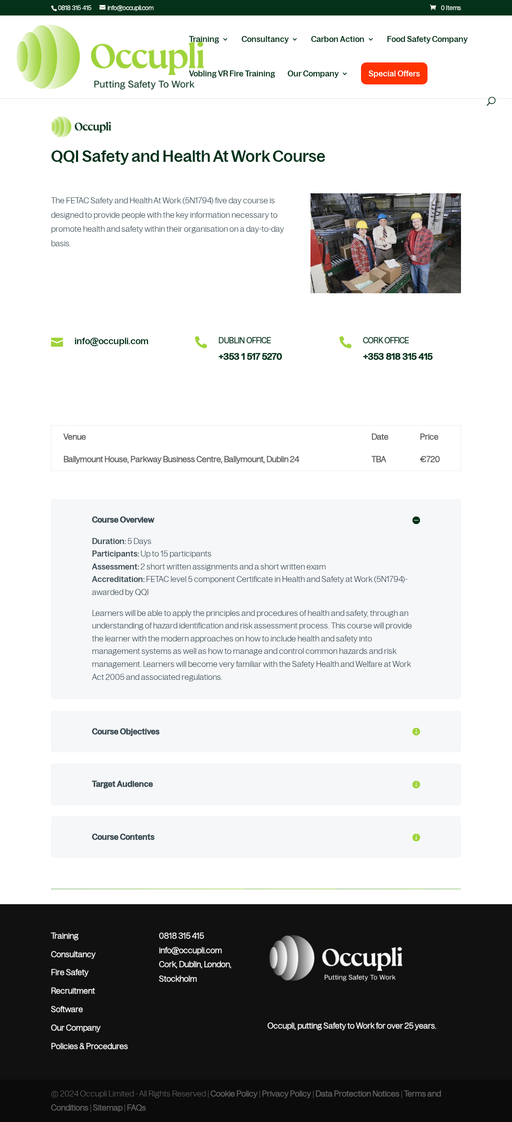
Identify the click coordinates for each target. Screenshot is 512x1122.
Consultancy (265, 39)
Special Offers (394, 73)
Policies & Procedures (89, 1046)
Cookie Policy (234, 1093)
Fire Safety (69, 972)
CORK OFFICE (386, 340)
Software (67, 1009)
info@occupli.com (111, 341)
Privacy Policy (286, 1093)
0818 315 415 (75, 7)
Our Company (313, 74)
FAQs (136, 1107)
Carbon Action (337, 39)
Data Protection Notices (358, 1093)
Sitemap (107, 1107)
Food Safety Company (427, 39)
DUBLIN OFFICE (244, 340)
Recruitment (73, 990)
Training (204, 39)
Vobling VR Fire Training (232, 74)
